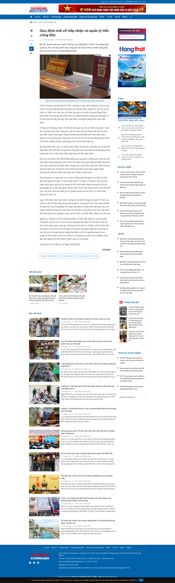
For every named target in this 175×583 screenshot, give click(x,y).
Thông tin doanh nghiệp (129, 353)
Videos (124, 17)
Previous (121, 345)
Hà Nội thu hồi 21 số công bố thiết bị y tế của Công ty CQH (85, 319)
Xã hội (117, 17)
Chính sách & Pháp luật (88, 17)
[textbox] (132, 36)
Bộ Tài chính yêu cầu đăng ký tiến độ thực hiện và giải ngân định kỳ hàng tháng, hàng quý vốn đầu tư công (42, 298)
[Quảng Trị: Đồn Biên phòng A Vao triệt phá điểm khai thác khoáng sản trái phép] (44, 417)
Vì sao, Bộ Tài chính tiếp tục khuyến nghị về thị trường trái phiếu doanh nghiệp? (72, 298)
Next (143, 345)
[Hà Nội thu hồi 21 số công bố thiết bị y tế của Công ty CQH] (44, 327)
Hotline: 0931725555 (116, 1)
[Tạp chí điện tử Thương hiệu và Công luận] (40, 556)
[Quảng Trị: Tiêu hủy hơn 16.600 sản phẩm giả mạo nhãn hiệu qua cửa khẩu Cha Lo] (44, 394)
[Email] (38, 563)
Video (121, 98)
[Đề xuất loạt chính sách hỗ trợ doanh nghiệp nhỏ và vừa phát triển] (44, 484)
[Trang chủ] (31, 17)
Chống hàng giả (131, 302)
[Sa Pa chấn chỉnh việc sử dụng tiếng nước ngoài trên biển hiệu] (44, 461)
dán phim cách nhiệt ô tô (127, 397)
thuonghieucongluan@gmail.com (73, 561)
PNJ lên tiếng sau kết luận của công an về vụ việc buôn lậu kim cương (131, 360)
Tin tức (37, 17)
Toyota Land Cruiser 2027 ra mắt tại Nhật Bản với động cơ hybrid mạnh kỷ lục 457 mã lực (132, 174)
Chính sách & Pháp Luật (47, 22)
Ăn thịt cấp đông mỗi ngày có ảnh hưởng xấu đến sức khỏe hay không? (132, 195)
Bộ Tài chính (94, 256)
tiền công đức (81, 256)
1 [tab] (130, 345)
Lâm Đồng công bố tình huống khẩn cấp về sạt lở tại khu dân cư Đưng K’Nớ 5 (132, 280)
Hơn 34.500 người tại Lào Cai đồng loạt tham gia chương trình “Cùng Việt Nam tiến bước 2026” (132, 213)
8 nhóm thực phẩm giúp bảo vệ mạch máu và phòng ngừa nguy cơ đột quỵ (133, 184)
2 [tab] (133, 345)
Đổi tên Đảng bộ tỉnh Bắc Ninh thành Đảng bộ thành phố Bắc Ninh (131, 254)
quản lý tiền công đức (49, 256)
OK (141, 580)
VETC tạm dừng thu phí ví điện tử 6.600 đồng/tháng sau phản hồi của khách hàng (132, 378)
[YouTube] (34, 563)
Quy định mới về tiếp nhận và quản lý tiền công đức (74, 32)
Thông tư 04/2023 (67, 256)
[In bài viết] (31, 36)
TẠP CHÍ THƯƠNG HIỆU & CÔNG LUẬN (86, 577)
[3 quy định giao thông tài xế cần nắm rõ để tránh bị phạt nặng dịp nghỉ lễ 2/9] (44, 372)
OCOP (102, 17)
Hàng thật (104, 1)
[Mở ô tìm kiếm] (131, 17)
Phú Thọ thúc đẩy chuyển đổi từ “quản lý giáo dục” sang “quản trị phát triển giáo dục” (132, 223)
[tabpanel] (132, 325)
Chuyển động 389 (70, 17)
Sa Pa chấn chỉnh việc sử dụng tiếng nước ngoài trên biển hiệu (87, 453)
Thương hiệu (56, 17)
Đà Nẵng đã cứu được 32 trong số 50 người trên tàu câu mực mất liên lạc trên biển (132, 290)
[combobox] (132, 37)
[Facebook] (30, 563)
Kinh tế (46, 17)
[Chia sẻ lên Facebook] (31, 31)
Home (34, 22)
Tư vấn (109, 17)
